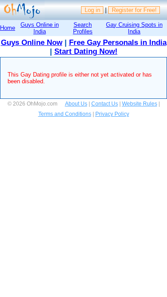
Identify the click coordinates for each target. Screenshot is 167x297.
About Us (76, 103)
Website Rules (139, 103)
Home (7, 27)
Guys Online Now (31, 42)
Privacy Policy (112, 114)
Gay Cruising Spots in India (134, 28)
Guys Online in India (39, 28)
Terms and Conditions (64, 114)
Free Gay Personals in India (118, 42)
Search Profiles (83, 28)
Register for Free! (134, 10)
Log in (92, 10)
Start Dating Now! (86, 51)
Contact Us (104, 103)
